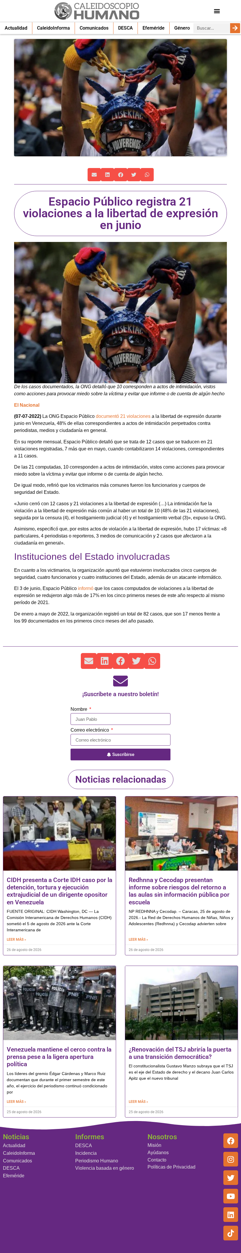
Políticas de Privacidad (171, 1166)
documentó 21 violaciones (123, 416)
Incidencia (86, 1153)
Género (182, 28)
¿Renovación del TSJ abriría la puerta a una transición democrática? (180, 1053)
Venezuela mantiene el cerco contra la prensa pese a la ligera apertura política (59, 1057)
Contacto (157, 1159)
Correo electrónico (90, 730)
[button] (217, 11)
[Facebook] (230, 1140)
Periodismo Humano (96, 1160)
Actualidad (16, 28)
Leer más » (16, 939)
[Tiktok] (230, 1233)
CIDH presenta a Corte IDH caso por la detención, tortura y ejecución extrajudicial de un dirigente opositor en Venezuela (59, 891)
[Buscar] (235, 28)
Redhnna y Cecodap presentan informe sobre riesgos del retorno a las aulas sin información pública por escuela (179, 891)
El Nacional (26, 405)
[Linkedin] (230, 1214)
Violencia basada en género (104, 1168)
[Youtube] (230, 1196)
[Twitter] (230, 1177)
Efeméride (154, 28)
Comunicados (94, 28)
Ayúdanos (158, 1152)
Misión (154, 1145)
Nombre (79, 709)
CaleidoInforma (53, 28)
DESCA (125, 28)
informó (85, 588)
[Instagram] (230, 1159)
